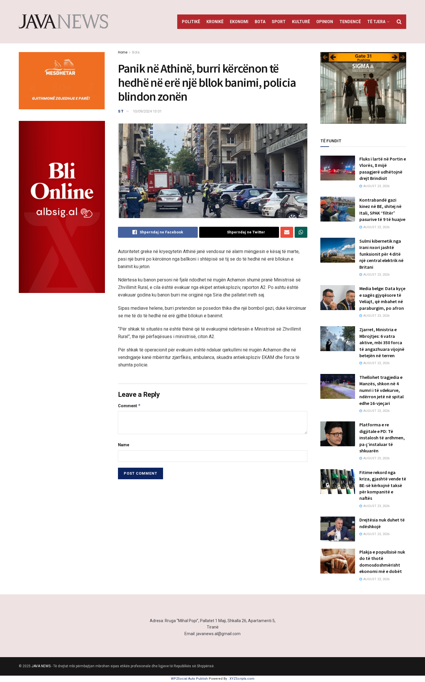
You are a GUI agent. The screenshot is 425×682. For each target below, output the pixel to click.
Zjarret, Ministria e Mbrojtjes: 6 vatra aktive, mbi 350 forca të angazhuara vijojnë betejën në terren (381, 342)
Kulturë (301, 21)
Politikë (191, 21)
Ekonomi (239, 21)
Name (123, 445)
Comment (129, 405)
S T (120, 111)
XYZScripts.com (242, 679)
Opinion (324, 21)
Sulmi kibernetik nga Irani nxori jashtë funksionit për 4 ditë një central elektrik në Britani (381, 254)
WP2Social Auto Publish (189, 679)
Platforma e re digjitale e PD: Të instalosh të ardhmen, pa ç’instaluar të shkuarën (382, 438)
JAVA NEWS (41, 666)
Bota (260, 21)
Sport (279, 21)
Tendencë (350, 21)
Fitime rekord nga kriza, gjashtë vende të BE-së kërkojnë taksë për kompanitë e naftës (382, 485)
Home (123, 52)
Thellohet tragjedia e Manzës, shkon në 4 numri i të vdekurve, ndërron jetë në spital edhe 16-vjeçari (381, 390)
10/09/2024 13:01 (147, 111)
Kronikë (214, 21)
